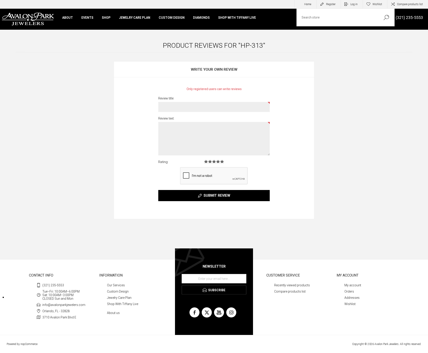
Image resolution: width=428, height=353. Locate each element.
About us (113, 313)
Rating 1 (206, 161)
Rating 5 (222, 161)
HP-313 (252, 45)
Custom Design (118, 291)
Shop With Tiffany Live (122, 304)
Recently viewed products (292, 285)
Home (307, 4)
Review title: (166, 98)
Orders (349, 291)
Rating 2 (210, 161)
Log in (354, 4)
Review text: (166, 118)
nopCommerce (29, 344)
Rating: (163, 162)
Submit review (217, 195)
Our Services (116, 285)
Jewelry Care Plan (119, 297)
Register (330, 4)
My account (352, 285)
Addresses (352, 297)
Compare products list (410, 4)
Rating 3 (214, 161)
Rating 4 (218, 161)
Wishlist (350, 304)
